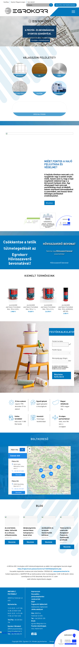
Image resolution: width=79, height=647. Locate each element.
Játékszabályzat (37, 609)
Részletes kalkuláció (59, 375)
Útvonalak (18, 474)
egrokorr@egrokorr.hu (38, 623)
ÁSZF (33, 602)
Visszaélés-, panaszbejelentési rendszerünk (37, 596)
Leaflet (51, 494)
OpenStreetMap (59, 494)
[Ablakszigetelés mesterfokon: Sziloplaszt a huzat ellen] (30, 521)
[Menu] (72, 11)
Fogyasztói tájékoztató (39, 604)
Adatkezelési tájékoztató (39, 607)
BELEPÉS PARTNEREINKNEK (65, 5)
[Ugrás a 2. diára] (38, 43)
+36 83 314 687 (19, 489)
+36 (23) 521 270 (40, 618)
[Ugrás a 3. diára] (40, 43)
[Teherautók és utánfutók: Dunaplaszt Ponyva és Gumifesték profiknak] (67, 521)
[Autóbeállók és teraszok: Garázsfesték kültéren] (49, 521)
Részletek (12, 542)
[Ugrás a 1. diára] (36, 43)
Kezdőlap (6, 2)
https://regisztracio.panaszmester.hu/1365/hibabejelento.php (39, 569)
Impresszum (35, 591)
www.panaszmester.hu (61, 571)
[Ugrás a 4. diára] (42, 43)
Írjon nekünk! (31, 2)
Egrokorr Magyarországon (18, 2)
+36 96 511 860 (19, 471)
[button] (59, 467)
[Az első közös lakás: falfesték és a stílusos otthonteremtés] (12, 521)
